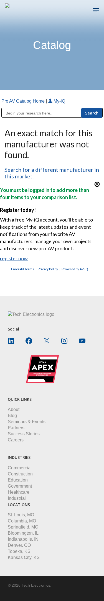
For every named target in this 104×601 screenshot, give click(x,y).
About (13, 409)
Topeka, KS (19, 551)
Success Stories (24, 433)
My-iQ (58, 101)
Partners (16, 427)
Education (18, 480)
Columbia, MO (22, 521)
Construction (20, 474)
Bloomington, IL (23, 533)
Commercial (20, 467)
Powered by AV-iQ (75, 269)
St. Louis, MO (21, 514)
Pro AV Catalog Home (23, 101)
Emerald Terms (22, 269)
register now (14, 258)
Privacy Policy (48, 269)
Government (20, 486)
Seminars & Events (26, 421)
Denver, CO (19, 545)
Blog (12, 415)
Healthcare (18, 492)
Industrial (17, 498)
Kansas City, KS (24, 557)
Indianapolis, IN (23, 539)
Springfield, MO (23, 527)
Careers (16, 440)
